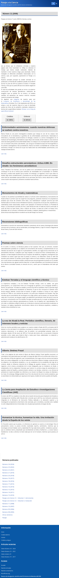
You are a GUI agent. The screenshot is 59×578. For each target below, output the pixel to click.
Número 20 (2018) (8, 475)
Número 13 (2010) (8, 495)
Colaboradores (5, 535)
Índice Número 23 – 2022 (8, 551)
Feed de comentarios (7, 571)
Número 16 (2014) (8, 487)
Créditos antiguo (6, 540)
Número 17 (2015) (8, 484)
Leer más (3, 154)
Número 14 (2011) (8, 492)
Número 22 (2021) (8, 470)
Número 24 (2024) (8, 464)
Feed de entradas (6, 568)
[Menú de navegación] (53, 3)
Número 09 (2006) (8, 509)
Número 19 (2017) (8, 478)
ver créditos (9, 120)
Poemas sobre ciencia (12, 243)
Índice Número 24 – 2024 (8, 548)
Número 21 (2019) (8, 473)
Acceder (3, 565)
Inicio (2, 532)
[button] (56, 3)
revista (3, 537)
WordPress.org (5, 573)
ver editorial (27, 120)
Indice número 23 (6, 554)
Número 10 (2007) (8, 506)
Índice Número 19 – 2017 (8, 557)
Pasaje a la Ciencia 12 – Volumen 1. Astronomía (17, 498)
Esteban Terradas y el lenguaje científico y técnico (25, 280)
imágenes (16, 99)
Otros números (7, 515)
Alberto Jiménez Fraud (13, 350)
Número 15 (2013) (8, 489)
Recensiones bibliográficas (15, 222)
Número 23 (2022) (8, 467)
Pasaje (4, 518)
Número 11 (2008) (8, 504)
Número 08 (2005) (8, 512)
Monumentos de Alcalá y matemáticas (20, 193)
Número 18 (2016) (8, 481)
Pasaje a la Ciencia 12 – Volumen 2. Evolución (17, 501)
